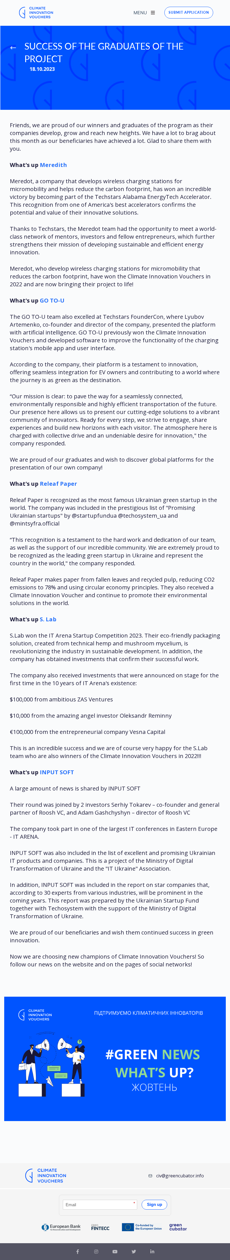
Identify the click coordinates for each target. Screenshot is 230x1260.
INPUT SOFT (57, 772)
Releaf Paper (58, 483)
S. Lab (48, 619)
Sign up (154, 1204)
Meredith (53, 165)
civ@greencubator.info (180, 1176)
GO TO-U (52, 300)
